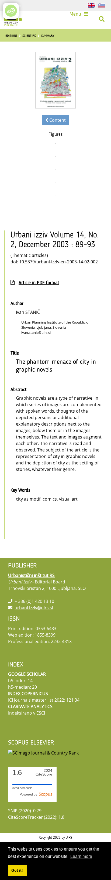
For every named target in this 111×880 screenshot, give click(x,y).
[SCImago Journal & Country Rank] (43, 752)
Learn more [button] (81, 856)
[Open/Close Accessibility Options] (11, 11)
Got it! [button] (17, 870)
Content (57, 120)
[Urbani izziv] (13, 19)
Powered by (29, 794)
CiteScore (44, 772)
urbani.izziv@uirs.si (34, 608)
